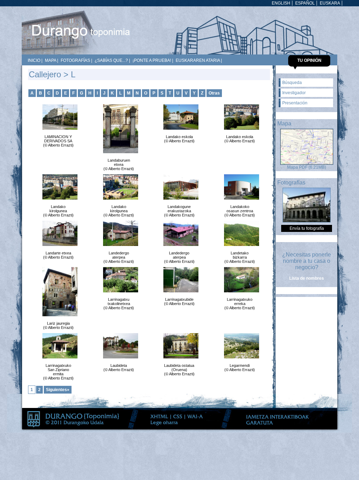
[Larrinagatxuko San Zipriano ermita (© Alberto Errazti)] (58, 345)
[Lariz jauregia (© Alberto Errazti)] (58, 291)
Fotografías (75, 60)
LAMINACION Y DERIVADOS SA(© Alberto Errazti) (58, 141)
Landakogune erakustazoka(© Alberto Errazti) (179, 211)
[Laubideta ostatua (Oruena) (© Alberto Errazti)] (179, 345)
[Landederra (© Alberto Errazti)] (179, 233)
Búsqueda (292, 82)
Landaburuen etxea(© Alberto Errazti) (118, 164)
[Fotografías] (307, 221)
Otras (214, 93)
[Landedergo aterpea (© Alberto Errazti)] (119, 233)
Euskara (330, 3)
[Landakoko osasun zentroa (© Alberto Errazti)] (240, 187)
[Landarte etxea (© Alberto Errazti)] (58, 233)
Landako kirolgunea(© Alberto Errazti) (58, 211)
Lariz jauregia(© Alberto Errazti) (58, 325)
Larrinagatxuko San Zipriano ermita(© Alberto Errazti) (58, 371)
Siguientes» (57, 389)
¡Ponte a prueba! (152, 60)
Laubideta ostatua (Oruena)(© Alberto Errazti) (179, 369)
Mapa (50, 60)
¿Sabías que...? (111, 60)
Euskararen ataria (198, 60)
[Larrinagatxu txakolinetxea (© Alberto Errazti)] (119, 279)
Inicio (34, 60)
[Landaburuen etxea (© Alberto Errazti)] (119, 128)
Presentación (294, 102)
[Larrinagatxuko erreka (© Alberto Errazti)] (240, 279)
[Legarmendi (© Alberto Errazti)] (240, 345)
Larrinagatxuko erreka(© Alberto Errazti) (239, 303)
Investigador (294, 92)
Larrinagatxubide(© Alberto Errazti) (179, 301)
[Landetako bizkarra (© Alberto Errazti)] (240, 233)
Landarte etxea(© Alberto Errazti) (58, 255)
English (281, 3)
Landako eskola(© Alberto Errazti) (179, 139)
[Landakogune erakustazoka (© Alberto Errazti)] (179, 187)
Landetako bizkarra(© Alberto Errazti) (239, 257)
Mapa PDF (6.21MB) (306, 167)
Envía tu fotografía (307, 228)
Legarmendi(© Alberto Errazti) (239, 367)
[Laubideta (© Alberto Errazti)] (119, 345)
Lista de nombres (306, 278)
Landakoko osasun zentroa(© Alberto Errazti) (239, 211)
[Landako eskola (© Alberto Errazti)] (179, 117)
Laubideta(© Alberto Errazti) (118, 367)
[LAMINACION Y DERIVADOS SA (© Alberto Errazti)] (58, 117)
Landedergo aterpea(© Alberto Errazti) (118, 257)
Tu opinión (309, 60)
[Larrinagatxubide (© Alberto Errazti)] (179, 279)
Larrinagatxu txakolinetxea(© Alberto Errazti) (118, 303)
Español (305, 3)
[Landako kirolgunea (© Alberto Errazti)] (58, 187)
